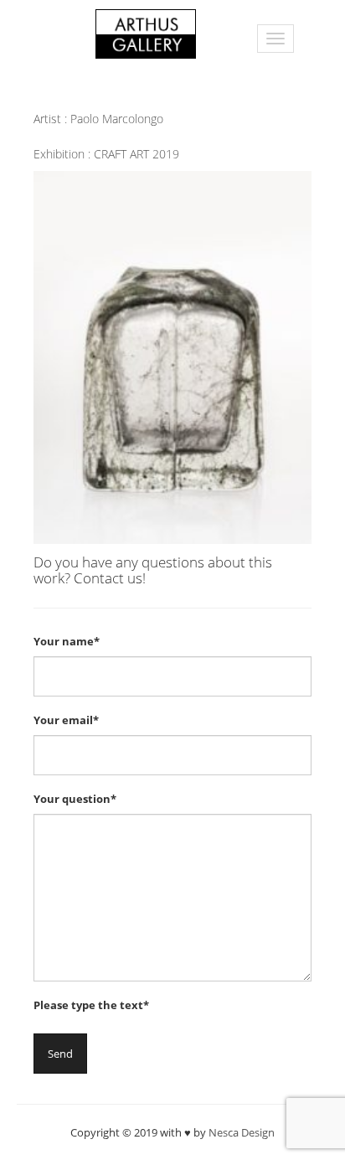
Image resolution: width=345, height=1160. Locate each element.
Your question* (74, 798)
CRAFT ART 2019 (136, 154)
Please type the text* (91, 1004)
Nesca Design (242, 1132)
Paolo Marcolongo (116, 119)
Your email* (66, 720)
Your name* (66, 641)
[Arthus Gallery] (145, 32)
